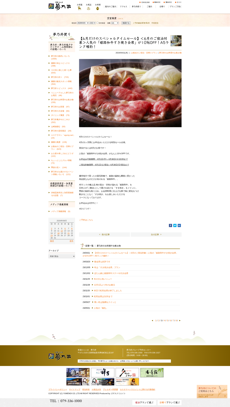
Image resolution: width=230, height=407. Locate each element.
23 (52, 236)
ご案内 (149, 7)
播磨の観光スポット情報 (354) (62, 82)
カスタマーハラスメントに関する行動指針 (137, 389)
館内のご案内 (110, 7)
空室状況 (154, 23)
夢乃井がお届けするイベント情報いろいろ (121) (62, 173)
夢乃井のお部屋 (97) (60, 107)
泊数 (108, 23)
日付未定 (102, 23)
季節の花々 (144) (59, 167)
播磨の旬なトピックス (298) (61, 64)
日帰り (162, 7)
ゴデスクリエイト (118, 393)
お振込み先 (96, 389)
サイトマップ (74, 389)
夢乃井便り (136, 7)
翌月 (71, 241)
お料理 (97, 5)
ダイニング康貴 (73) (60, 115)
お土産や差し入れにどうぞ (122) (63, 154)
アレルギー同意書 (110, 389)
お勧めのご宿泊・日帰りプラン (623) (62, 147)
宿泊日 (74, 23)
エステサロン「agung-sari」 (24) (63, 136)
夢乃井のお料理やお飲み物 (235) (63, 101)
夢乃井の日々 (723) (60, 77)
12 (62, 231)
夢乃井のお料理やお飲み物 (170, 53)
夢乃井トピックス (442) (61, 88)
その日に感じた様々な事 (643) (62, 71)
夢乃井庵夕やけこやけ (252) (61, 121)
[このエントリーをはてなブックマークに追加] (179, 225)
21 (68, 233)
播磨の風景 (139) (59, 142)
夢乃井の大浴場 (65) (60, 111)
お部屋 (79, 5)
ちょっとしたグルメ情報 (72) (62, 161)
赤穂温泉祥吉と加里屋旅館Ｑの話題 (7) (62, 194)
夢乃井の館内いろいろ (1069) (61, 57)
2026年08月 (62, 221)
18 (58, 233)
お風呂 (88, 5)
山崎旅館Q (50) (58, 127)
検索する (126, 23)
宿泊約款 (86, 389)
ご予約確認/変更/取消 (141, 23)
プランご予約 (175, 7)
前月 (52, 241)
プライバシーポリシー (57, 389)
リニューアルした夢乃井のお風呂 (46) (62, 94)
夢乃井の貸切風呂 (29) (61, 131)
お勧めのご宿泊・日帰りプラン (144, 53)
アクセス (123, 7)
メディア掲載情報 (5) (60, 211)
